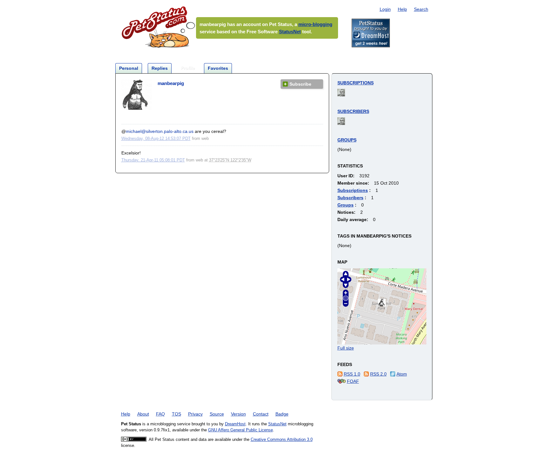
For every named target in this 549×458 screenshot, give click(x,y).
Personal (128, 68)
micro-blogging (315, 24)
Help (402, 9)
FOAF (353, 381)
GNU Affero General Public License (240, 430)
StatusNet (290, 31)
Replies (160, 68)
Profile (188, 67)
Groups (346, 139)
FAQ (160, 413)
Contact (260, 413)
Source (217, 413)
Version (238, 413)
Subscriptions (355, 82)
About (143, 413)
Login (385, 9)
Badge (281, 413)
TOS (176, 413)
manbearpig (171, 83)
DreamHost (235, 424)
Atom (401, 373)
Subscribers (353, 111)
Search (421, 9)
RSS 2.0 (378, 373)
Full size (345, 347)
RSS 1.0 (352, 373)
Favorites (218, 68)
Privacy (195, 413)
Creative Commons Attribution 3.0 (282, 439)
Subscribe (300, 84)
